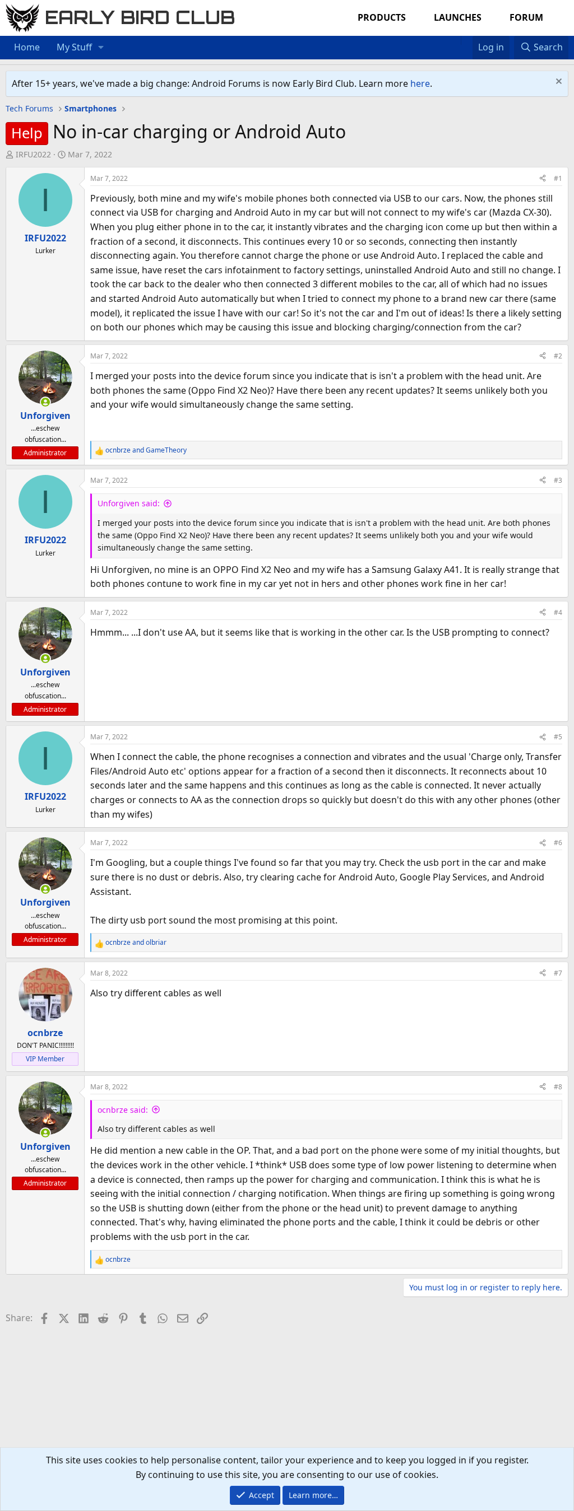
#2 (558, 356)
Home (27, 47)
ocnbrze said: (123, 1109)
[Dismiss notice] (557, 82)
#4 (558, 612)
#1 (558, 178)
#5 (558, 736)
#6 (558, 842)
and (146, 450)
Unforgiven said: (129, 503)
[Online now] (45, 402)
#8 (558, 1087)
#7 (558, 973)
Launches (458, 17)
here (420, 83)
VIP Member (45, 1059)
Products (382, 17)
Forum (526, 17)
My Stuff (74, 47)
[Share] (542, 178)
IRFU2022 (33, 154)
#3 (558, 480)
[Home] (455, 40)
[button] (101, 47)
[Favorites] (467, 40)
